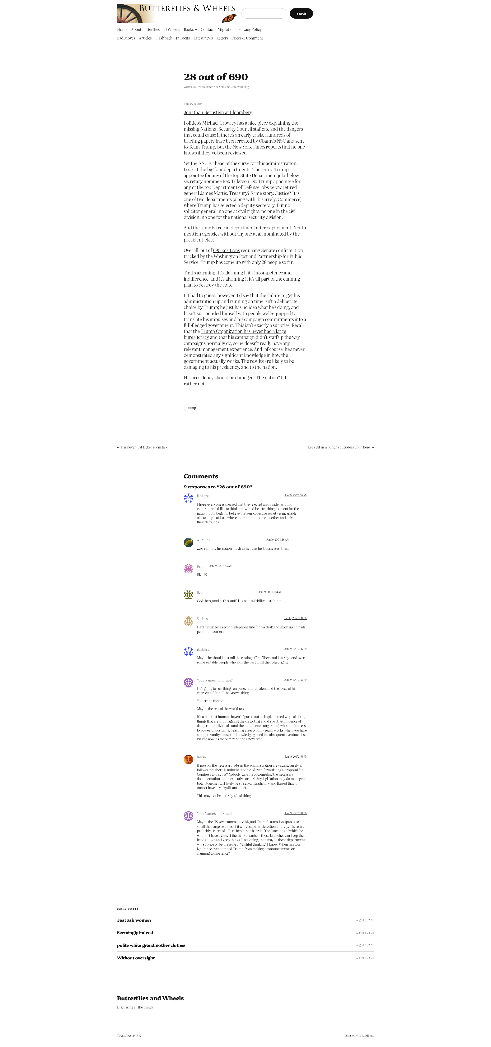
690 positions (226, 250)
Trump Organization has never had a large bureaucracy (235, 334)
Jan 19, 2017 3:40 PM (295, 813)
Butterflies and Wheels (150, 998)
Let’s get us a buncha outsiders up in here (339, 447)
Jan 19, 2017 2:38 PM (295, 680)
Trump (191, 407)
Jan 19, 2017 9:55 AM (220, 566)
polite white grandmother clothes (151, 945)
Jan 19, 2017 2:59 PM (296, 756)
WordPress (368, 1035)
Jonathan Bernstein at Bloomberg (218, 112)
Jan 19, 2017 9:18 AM (277, 539)
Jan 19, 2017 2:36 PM (295, 649)
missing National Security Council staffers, (226, 128)
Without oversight (136, 957)
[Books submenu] (196, 29)
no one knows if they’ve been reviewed (244, 149)
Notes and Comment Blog (234, 87)
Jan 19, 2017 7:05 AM (295, 495)
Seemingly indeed (135, 932)
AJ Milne (203, 540)
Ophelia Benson (206, 87)
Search (301, 13)
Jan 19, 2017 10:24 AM (271, 592)
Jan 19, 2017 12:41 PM (295, 618)
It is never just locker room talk (144, 447)
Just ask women (134, 920)
